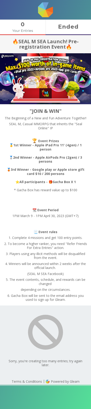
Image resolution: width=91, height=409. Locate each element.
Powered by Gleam (65, 381)
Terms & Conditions (27, 381)
